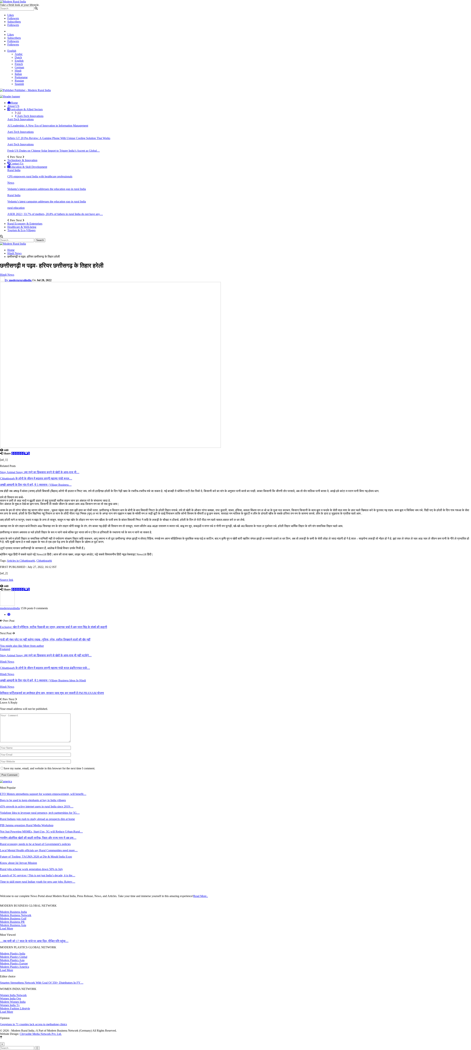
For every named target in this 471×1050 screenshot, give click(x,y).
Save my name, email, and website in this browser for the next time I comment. (49, 768)
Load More (6, 928)
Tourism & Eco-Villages (21, 230)
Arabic (19, 54)
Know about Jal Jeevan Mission (18, 862)
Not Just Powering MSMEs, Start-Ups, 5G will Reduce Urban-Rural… (41, 831)
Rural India (13, 170)
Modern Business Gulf (13, 918)
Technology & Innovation (22, 160)
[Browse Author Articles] (7, 604)
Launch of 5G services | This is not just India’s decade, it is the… (37, 875)
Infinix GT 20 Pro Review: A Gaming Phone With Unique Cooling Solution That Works (58, 138)
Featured (5, 649)
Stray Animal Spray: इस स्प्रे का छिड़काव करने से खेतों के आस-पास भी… (39, 472)
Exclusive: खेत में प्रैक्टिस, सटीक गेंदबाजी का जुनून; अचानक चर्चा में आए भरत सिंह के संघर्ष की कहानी (53, 627)
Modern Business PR (12, 921)
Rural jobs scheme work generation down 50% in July (31, 869)
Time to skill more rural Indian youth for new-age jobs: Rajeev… (37, 881)
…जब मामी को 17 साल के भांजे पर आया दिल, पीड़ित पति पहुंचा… (34, 941)
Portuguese (21, 77)
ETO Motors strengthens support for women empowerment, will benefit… (43, 794)
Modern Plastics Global (13, 956)
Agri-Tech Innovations (30, 116)
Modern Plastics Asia (12, 960)
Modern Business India (13, 911)
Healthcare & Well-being (21, 227)
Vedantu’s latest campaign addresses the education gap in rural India (46, 189)
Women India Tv (10, 1005)
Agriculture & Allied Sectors (26, 109)
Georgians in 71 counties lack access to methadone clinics (33, 1024)
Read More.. (200, 896)
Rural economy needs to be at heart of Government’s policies (35, 844)
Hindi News (7, 274)
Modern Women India (13, 1001)
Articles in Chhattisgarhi (21, 560)
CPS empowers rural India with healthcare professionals (39, 176)
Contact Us (16, 163)
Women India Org (10, 998)
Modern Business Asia (13, 925)
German (19, 67)
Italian (18, 74)
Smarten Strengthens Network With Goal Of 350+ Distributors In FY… (41, 982)
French (19, 64)
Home (14, 102)
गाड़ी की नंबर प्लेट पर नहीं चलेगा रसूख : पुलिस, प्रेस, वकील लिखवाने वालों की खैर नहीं (45, 639)
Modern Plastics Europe (14, 963)
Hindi (18, 70)
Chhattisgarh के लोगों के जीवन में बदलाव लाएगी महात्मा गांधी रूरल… (36, 478)
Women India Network (13, 995)
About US (13, 106)
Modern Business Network (15, 915)
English (11, 50)
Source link (6, 579)
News (10, 182)
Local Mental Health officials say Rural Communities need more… (39, 850)
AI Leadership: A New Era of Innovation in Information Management (47, 125)
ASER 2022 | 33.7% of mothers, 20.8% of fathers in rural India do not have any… (55, 214)
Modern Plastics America (14, 966)
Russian (19, 80)
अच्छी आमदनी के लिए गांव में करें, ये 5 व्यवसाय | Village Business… (36, 484)
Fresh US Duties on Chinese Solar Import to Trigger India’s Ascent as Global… (53, 150)
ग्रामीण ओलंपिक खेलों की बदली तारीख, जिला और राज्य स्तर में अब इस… (38, 837)
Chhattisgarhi (44, 560)
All (19, 112)
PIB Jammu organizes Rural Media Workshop (26, 825)
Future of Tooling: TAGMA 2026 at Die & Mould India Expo (36, 856)
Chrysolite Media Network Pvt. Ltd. (41, 1033)
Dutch (18, 57)
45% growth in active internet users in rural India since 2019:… (36, 806)
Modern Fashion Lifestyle (15, 1008)
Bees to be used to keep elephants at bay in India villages (33, 800)
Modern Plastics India (12, 953)
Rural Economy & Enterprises (24, 223)
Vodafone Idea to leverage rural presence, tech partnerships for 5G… (40, 812)
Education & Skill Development (28, 166)
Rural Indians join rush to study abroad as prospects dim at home (37, 819)
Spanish (19, 84)
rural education (16, 207)
